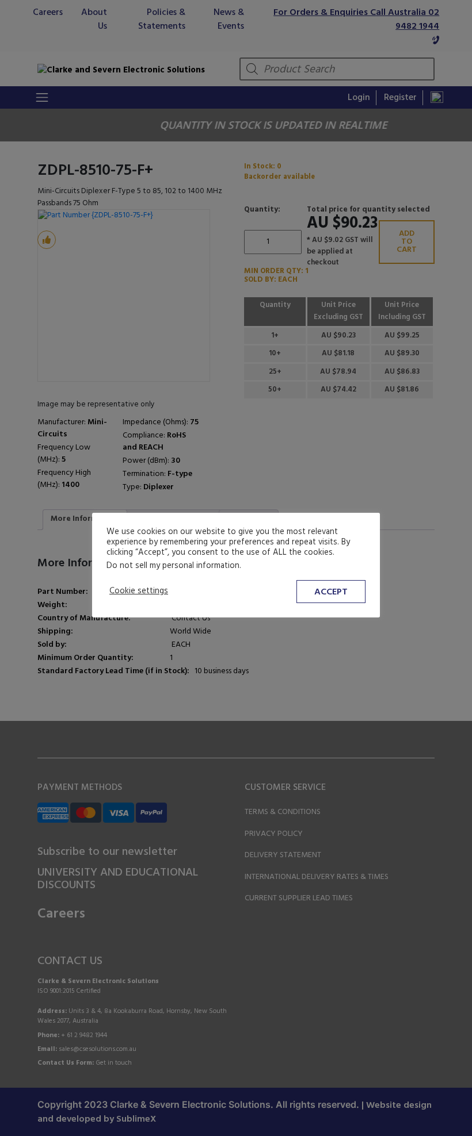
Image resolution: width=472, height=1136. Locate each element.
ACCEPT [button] (331, 592)
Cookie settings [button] (138, 591)
